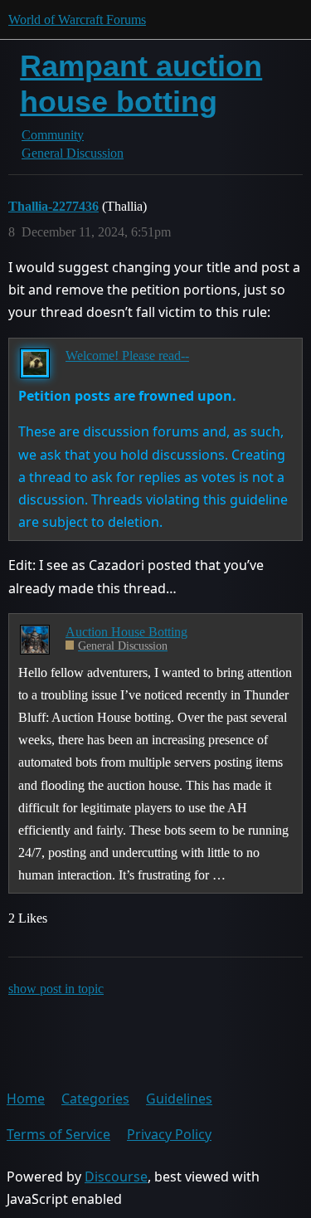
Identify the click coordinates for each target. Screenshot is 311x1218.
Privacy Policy (169, 1134)
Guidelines (179, 1098)
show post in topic (56, 989)
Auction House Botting (126, 632)
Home (26, 1098)
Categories (95, 1098)
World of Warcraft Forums (77, 19)
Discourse (116, 1176)
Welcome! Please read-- (127, 355)
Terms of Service (58, 1134)
